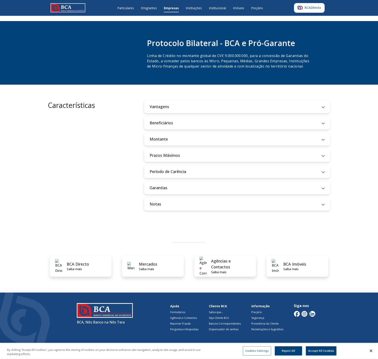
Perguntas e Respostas (184, 329)
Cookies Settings (257, 351)
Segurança (257, 318)
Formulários (177, 312)
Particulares (125, 8)
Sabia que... (216, 312)
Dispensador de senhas (223, 329)
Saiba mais (74, 269)
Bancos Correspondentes (225, 323)
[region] (189, 351)
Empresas (171, 8)
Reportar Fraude (180, 323)
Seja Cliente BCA (219, 318)
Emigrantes (149, 8)
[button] (237, 106)
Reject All (288, 351)
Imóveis (238, 8)
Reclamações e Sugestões (267, 329)
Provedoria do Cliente (265, 323)
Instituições (194, 8)
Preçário (257, 8)
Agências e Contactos (183, 318)
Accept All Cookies (321, 351)
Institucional (217, 8)
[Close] (371, 350)
